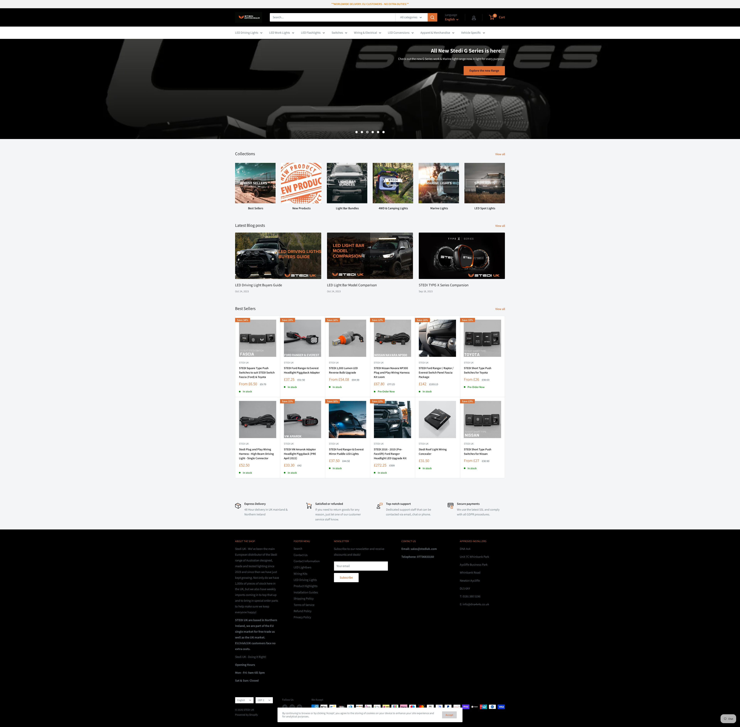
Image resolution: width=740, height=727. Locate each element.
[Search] (432, 17)
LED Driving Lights (246, 33)
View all (500, 154)
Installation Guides (306, 592)
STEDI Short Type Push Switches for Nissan (477, 451)
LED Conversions (399, 33)
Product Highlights (306, 586)
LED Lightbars (302, 567)
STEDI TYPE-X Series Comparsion (443, 285)
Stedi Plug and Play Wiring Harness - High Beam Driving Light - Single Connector (256, 453)
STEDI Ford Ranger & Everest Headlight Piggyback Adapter (302, 370)
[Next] (504, 183)
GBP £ (261, 700)
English (241, 700)
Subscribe (346, 577)
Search (298, 549)
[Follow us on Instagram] (292, 707)
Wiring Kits (300, 574)
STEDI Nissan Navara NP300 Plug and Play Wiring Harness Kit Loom (392, 372)
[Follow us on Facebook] (285, 707)
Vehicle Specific (471, 33)
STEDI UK (468, 362)
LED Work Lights (279, 33)
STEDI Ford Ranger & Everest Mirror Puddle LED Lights (346, 451)
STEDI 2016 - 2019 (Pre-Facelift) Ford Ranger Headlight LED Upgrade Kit (390, 453)
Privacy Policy (302, 617)
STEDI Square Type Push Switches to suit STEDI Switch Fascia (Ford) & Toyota (257, 372)
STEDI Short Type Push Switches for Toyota (477, 370)
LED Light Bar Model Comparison (352, 285)
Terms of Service (304, 605)
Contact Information (307, 561)
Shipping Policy (304, 598)
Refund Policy (302, 611)
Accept (449, 715)
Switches (337, 33)
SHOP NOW (375, 88)
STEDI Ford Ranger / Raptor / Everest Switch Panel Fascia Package (436, 372)
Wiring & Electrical (365, 33)
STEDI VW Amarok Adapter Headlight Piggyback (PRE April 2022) (300, 453)
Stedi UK (244, 362)
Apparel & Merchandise (435, 33)
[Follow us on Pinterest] (299, 707)
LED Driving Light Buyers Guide (258, 285)
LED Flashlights (311, 33)
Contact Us (301, 555)
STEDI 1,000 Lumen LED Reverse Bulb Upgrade (343, 370)
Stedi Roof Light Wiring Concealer (433, 451)
